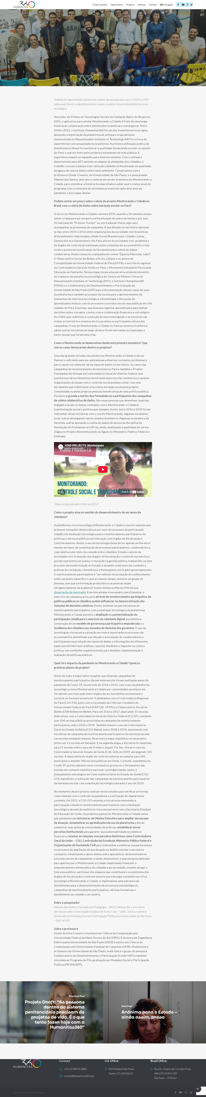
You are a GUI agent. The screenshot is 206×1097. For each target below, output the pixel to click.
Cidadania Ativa (96, 54)
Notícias (114, 54)
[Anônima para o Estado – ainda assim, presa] (154, 1012)
